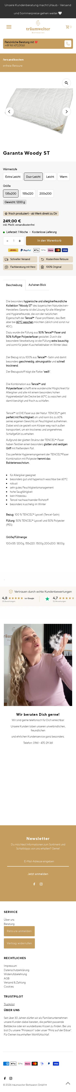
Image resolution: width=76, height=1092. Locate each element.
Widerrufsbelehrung (15, 974)
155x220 (27, 193)
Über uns (9, 920)
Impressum (10, 966)
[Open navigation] (10, 27)
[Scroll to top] (68, 1084)
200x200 (45, 193)
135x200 (10, 193)
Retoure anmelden (19, 931)
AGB (7, 978)
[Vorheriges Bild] (9, 111)
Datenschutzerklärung (16, 970)
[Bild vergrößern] (66, 82)
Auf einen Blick (37, 285)
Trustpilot (9, 1004)
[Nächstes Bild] (66, 111)
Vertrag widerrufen (19, 943)
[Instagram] (41, 885)
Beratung (9, 924)
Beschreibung (14, 285)
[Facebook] (34, 885)
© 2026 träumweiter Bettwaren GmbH (24, 1085)
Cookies (9, 987)
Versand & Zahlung (15, 982)
